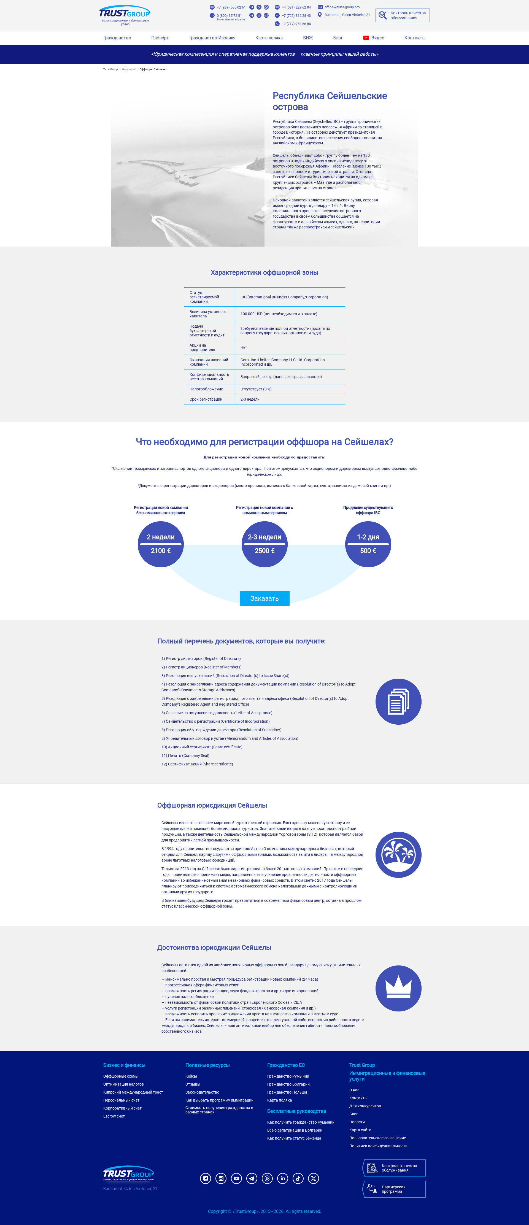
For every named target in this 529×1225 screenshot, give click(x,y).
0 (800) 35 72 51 (229, 16)
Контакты (415, 38)
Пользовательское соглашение (377, 1138)
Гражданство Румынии (288, 1076)
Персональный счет (121, 1100)
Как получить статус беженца (294, 1138)
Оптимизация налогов (123, 1084)
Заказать (264, 598)
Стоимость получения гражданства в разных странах (219, 1109)
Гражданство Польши (287, 1092)
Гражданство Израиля (212, 38)
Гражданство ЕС (286, 1065)
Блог (338, 38)
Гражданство (117, 38)
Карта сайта (360, 1130)
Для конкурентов (365, 1106)
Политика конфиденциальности (378, 1146)
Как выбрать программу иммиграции (219, 1100)
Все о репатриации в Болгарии (294, 1130)
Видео (377, 38)
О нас (354, 1090)
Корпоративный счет (122, 1108)
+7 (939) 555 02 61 (231, 7)
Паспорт (160, 38)
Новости (357, 1122)
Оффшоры (129, 69)
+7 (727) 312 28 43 (296, 16)
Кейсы (191, 1076)
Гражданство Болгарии (288, 1084)
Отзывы (192, 1084)
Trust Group (110, 69)
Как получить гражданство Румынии (300, 1122)
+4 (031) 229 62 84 (296, 7)
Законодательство (202, 1092)
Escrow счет (114, 1116)
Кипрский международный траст (133, 1092)
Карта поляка (269, 38)
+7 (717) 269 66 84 (296, 24)
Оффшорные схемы (121, 1076)
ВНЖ (308, 38)
